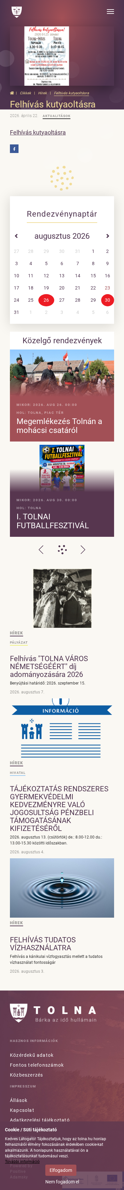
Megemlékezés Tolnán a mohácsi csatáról (59, 426)
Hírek (42, 93)
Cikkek (25, 93)
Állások (18, 1100)
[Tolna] (17, 12)
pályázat (19, 642)
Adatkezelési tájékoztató (40, 1120)
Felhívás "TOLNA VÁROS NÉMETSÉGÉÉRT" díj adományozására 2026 (49, 667)
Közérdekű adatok (32, 1055)
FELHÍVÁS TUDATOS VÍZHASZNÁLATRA (43, 944)
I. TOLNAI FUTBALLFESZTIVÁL (53, 521)
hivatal (17, 773)
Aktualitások (56, 116)
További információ (22, 1161)
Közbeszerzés (26, 1075)
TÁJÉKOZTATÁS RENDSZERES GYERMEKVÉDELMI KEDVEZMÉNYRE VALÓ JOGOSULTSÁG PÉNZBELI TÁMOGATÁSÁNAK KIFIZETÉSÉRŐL (59, 809)
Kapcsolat (22, 1110)
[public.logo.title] (53, 1013)
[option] (62, 443)
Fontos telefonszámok (37, 1065)
